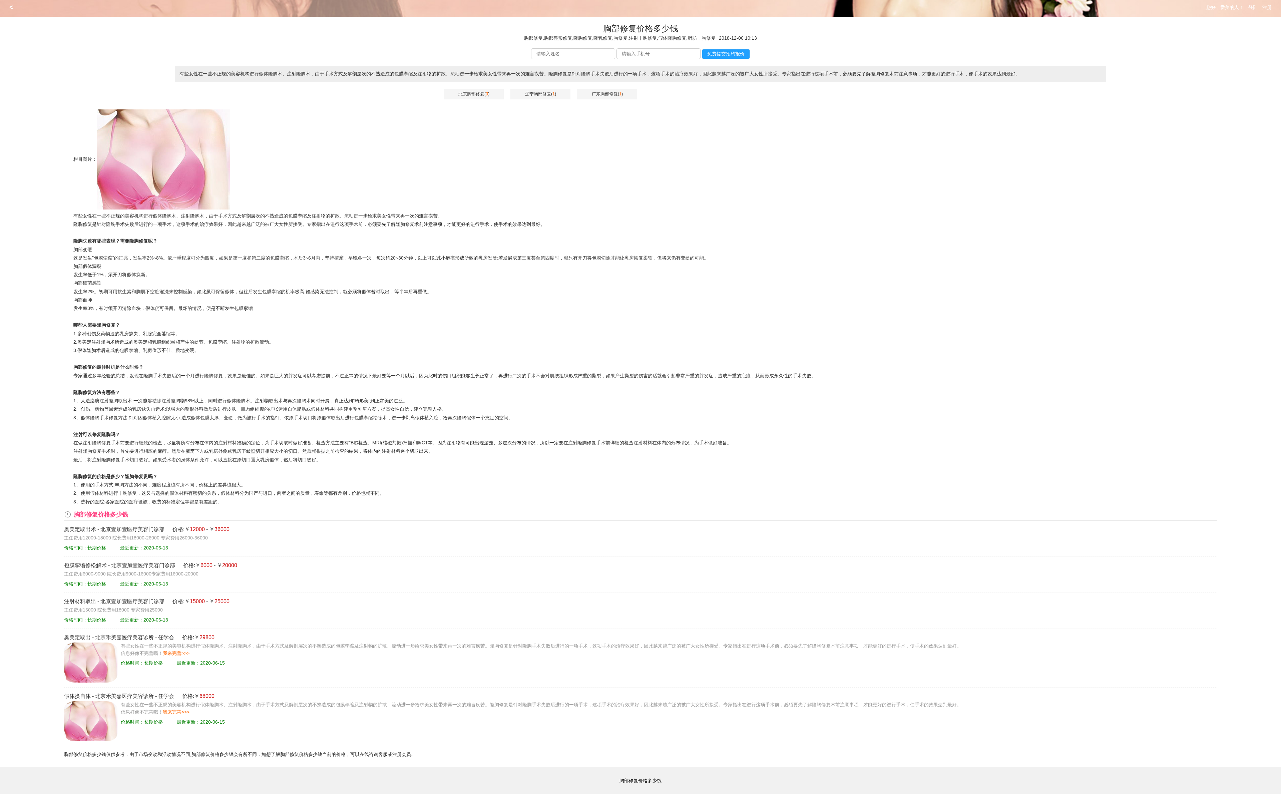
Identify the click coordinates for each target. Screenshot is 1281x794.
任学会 (166, 637)
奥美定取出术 (80, 529)
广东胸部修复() (607, 93)
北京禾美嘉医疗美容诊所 (124, 637)
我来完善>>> (176, 653)
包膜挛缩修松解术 (85, 565)
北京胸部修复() (473, 93)
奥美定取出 (77, 637)
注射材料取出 (80, 601)
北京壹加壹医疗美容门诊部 (132, 529)
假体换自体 (77, 696)
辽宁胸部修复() (540, 93)
